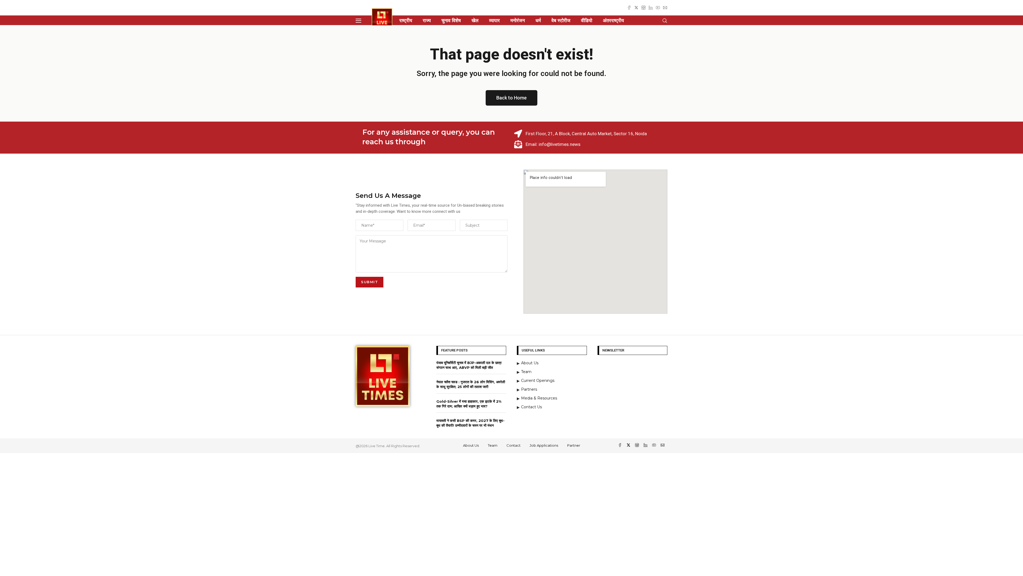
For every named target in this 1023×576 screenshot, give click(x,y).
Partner (573, 445)
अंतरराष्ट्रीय (613, 20)
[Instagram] (643, 7)
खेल (475, 20)
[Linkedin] (650, 7)
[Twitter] (636, 7)
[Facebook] (629, 7)
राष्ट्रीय (405, 20)
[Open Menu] (358, 20)
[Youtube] (658, 7)
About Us (471, 445)
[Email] (665, 7)
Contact (513, 445)
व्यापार (494, 20)
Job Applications (544, 445)
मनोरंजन (517, 20)
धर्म (538, 20)
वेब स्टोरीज (560, 20)
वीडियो (586, 20)
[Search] (664, 20)
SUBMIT (369, 282)
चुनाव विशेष (451, 20)
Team (492, 445)
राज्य (427, 20)
